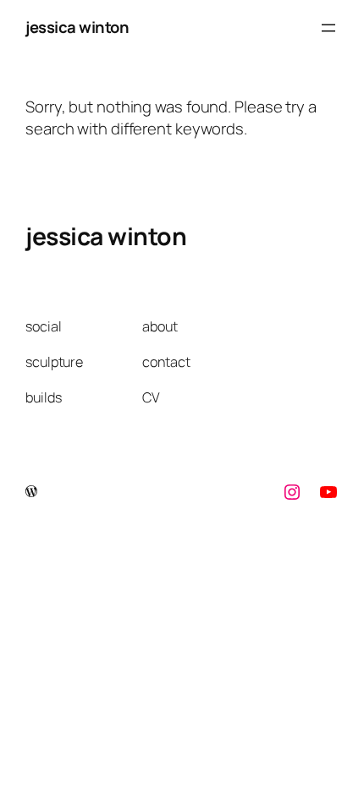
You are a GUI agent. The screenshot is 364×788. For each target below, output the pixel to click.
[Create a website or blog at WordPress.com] (31, 492)
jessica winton (77, 27)
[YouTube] (328, 492)
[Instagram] (292, 492)
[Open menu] (328, 28)
